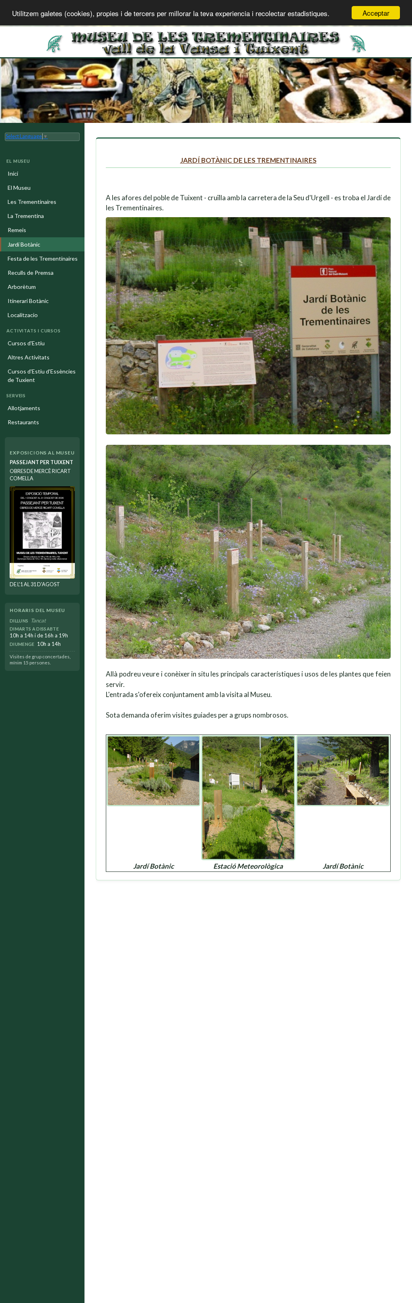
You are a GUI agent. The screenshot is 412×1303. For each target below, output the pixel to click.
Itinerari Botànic (28, 300)
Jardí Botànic (24, 244)
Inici (13, 173)
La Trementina (26, 215)
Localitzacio (23, 314)
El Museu (19, 187)
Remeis (17, 229)
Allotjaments (24, 408)
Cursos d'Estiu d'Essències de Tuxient (42, 375)
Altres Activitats (28, 357)
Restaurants (23, 422)
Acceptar (376, 13)
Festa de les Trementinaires (43, 258)
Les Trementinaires (32, 201)
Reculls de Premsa (31, 272)
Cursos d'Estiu (26, 343)
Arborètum (22, 286)
